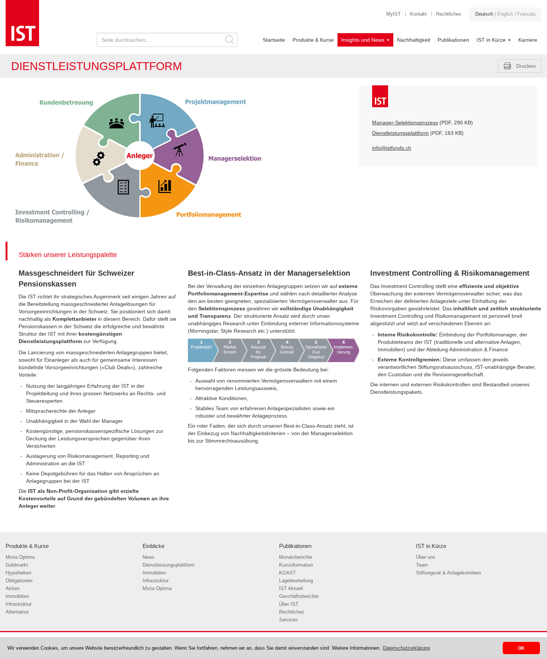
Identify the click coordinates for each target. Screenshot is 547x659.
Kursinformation (296, 565)
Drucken (526, 66)
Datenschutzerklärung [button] (406, 648)
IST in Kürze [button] (492, 40)
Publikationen (453, 40)
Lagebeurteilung (296, 580)
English (505, 14)
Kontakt (418, 14)
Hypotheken (18, 573)
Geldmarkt (17, 565)
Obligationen (19, 580)
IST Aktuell (291, 588)
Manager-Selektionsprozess (405, 123)
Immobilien (17, 596)
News (148, 557)
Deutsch (484, 14)
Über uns (425, 557)
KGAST (287, 573)
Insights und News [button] (363, 40)
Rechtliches (448, 14)
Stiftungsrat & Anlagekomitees (449, 573)
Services (288, 619)
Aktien (12, 588)
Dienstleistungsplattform (400, 133)
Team (422, 565)
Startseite (274, 40)
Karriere (527, 40)
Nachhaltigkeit (413, 40)
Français (526, 14)
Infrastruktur (19, 604)
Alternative (17, 612)
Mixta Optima (20, 557)
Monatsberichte (295, 557)
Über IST (288, 604)
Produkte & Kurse (313, 40)
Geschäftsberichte (299, 596)
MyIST (393, 14)
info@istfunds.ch (391, 148)
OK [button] (521, 648)
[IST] (46, 23)
